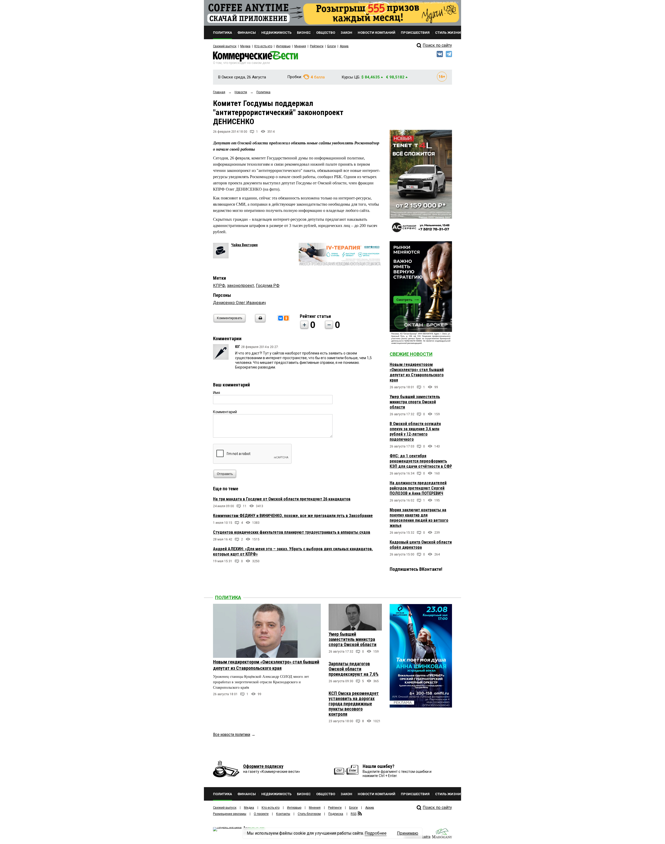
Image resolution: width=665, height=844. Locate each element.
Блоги (331, 46)
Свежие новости (411, 354)
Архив (344, 46)
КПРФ (219, 285)
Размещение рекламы (229, 814)
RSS (353, 814)
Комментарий (225, 412)
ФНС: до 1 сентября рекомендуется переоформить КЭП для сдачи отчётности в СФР (421, 461)
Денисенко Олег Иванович (239, 302)
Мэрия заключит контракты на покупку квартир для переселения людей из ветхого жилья (419, 517)
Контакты (283, 814)
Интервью (283, 46)
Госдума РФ (268, 285)
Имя (216, 393)
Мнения (300, 46)
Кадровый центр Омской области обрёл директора (421, 545)
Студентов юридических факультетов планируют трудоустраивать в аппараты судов (291, 532)
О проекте (261, 814)
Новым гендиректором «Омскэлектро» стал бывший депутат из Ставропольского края (417, 372)
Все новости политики (231, 734)
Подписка (335, 814)
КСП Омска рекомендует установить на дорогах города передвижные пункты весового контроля (354, 704)
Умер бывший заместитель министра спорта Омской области (415, 402)
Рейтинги (316, 46)
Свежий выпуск (224, 46)
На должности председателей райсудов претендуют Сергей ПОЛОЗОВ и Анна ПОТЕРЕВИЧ (418, 488)
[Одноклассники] (286, 318)
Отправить (225, 474)
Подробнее (376, 833)
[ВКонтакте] (280, 318)
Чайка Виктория (244, 245)
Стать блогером (309, 814)
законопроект (240, 285)
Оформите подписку (263, 766)
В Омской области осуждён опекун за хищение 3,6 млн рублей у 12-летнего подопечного (415, 431)
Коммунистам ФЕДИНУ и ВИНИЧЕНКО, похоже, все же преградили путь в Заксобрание (293, 515)
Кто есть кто (263, 46)
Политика (228, 597)
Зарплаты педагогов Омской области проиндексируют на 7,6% (353, 669)
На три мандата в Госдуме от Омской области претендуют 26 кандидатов (281, 499)
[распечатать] (259, 321)
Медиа (245, 46)
